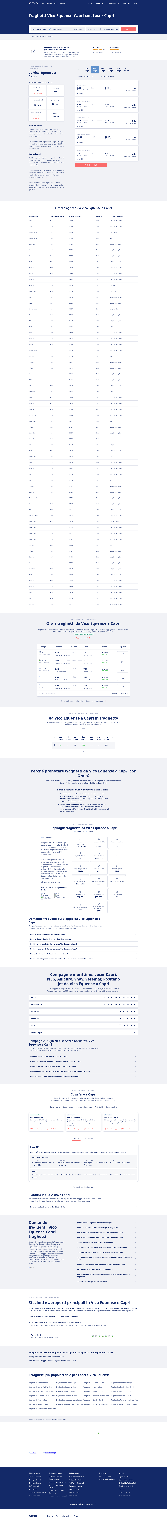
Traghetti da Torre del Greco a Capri (42, 1396)
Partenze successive (119, 694)
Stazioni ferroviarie (126, 1486)
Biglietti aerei (74, 1473)
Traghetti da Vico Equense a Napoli (96, 1404)
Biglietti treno (34, 1473)
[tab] (86, 76)
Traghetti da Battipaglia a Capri (122, 1387)
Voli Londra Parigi (75, 1480)
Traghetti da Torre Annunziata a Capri (124, 1400)
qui (105, 701)
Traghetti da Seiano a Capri (121, 1396)
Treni (42, 3)
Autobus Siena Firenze (57, 1482)
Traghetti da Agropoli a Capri (66, 1391)
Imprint (50, 1516)
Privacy (76, 1516)
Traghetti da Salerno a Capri (66, 1383)
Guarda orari (37, 118)
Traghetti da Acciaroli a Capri (66, 1396)
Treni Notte (33, 1489)
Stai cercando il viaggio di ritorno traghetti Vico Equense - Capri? (52, 1361)
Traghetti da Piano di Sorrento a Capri (97, 1396)
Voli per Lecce (74, 1489)
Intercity (122, 1489)
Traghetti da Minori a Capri (121, 1391)
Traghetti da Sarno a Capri (38, 1404)
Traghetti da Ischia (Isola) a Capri (40, 1387)
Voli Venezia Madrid (76, 1477)
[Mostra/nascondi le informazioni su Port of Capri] (135, 1336)
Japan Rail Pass (124, 1477)
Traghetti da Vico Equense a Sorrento (42, 1409)
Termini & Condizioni (63, 1516)
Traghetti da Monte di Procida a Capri (69, 1404)
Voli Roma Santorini (76, 1483)
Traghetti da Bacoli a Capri (93, 1400)
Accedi (136, 3)
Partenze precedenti (47, 694)
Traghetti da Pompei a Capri (66, 1387)
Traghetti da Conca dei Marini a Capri (69, 1400)
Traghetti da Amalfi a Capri (93, 1387)
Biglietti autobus (55, 1473)
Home (31, 1420)
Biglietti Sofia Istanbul (127, 1483)
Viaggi (121, 1473)
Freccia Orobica (35, 1477)
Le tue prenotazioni (113, 3)
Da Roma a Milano (126, 1480)
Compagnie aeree (75, 1486)
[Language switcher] (99, 3)
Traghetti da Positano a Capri (121, 1383)
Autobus (49, 3)
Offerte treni (34, 1486)
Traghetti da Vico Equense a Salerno (124, 1404)
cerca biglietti (37, 93)
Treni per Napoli (35, 1480)
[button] (79, 29)
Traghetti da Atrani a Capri (38, 1400)
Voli (55, 3)
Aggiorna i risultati (82, 638)
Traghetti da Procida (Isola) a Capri (41, 1391)
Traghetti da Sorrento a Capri (94, 1383)
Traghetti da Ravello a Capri (94, 1391)
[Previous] (54, 738)
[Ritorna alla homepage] (35, 3)
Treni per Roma (35, 1483)
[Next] (134, 69)
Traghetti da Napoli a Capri (38, 1383)
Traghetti (62, 3)
